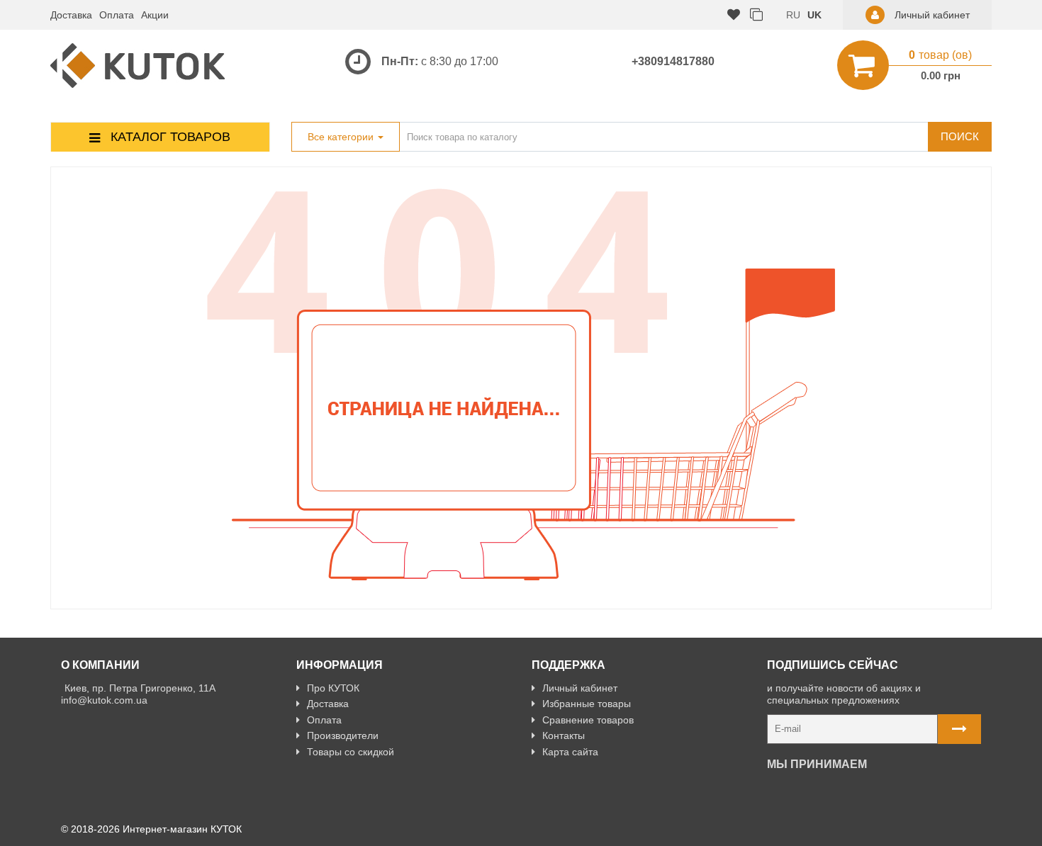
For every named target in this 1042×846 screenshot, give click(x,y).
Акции (155, 15)
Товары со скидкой (350, 751)
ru (793, 15)
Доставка (71, 15)
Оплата (116, 15)
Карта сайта (570, 751)
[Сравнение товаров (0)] (756, 15)
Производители (343, 735)
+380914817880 (673, 61)
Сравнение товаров (588, 720)
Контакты (563, 735)
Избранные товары (586, 703)
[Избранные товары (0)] (733, 15)
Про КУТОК (333, 688)
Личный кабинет (579, 688)
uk (814, 15)
